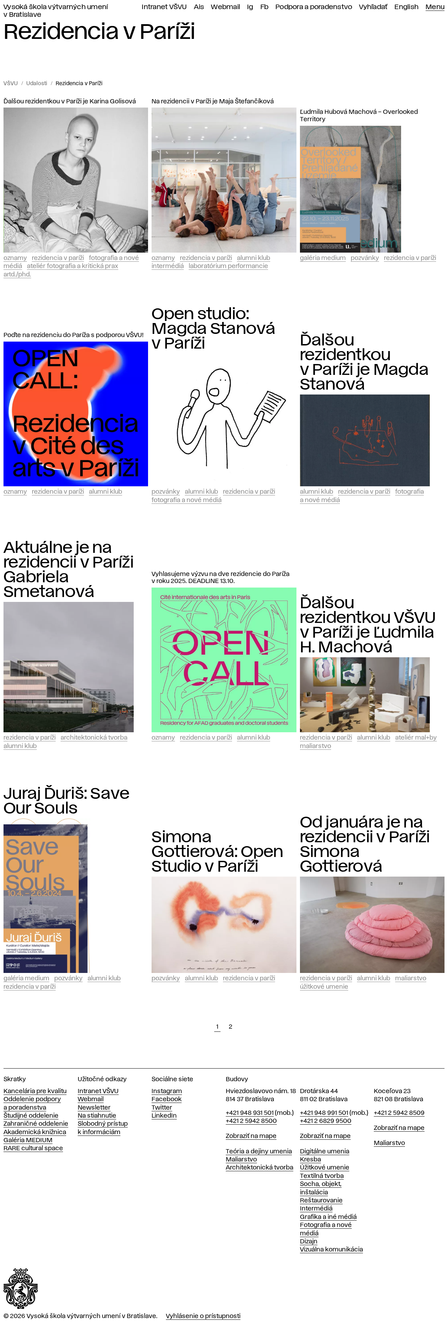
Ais (199, 7)
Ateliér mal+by (416, 738)
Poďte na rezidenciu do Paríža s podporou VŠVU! (74, 335)
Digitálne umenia (324, 1151)
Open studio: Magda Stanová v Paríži (213, 329)
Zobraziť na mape (251, 1136)
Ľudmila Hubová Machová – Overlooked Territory (359, 115)
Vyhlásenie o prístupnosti (203, 1316)
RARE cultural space (33, 1148)
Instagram (167, 1091)
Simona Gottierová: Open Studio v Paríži (217, 852)
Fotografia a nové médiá (187, 500)
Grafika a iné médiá (328, 1217)
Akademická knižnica (35, 1132)
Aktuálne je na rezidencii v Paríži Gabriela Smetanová (69, 570)
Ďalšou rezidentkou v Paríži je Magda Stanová (364, 362)
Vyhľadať (373, 7)
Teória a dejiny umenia (259, 1151)
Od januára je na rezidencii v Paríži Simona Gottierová (365, 844)
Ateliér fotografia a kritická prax (72, 266)
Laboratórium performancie (228, 266)
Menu (435, 7)
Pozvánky (365, 258)
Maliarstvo (315, 746)
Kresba (310, 1159)
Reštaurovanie (321, 1200)
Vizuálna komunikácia (331, 1250)
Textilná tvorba (322, 1176)
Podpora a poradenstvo (313, 7)
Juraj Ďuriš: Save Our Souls (67, 801)
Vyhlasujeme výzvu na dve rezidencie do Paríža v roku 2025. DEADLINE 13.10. (220, 577)
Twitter (162, 1108)
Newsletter (94, 1108)
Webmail (225, 7)
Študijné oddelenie (31, 1116)
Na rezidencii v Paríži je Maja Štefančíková (213, 101)
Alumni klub (253, 258)
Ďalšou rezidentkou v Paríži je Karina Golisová (70, 101)
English (406, 7)
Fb (264, 7)
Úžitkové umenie (324, 987)
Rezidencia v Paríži (79, 83)
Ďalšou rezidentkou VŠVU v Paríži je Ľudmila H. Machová (368, 625)
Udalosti (36, 83)
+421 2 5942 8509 (399, 1113)
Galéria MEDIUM (28, 1140)
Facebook (167, 1099)
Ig (250, 7)
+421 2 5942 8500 (251, 1121)
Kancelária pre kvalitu (35, 1091)
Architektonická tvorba (94, 738)
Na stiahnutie (97, 1116)
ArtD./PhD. (17, 274)
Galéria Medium (323, 258)
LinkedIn (164, 1116)
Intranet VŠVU (164, 7)
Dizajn (308, 1241)
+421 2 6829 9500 (325, 1121)
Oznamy (15, 258)
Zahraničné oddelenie (36, 1124)
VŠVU (11, 83)
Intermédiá (168, 266)
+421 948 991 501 (324, 1113)
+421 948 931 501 (250, 1113)
